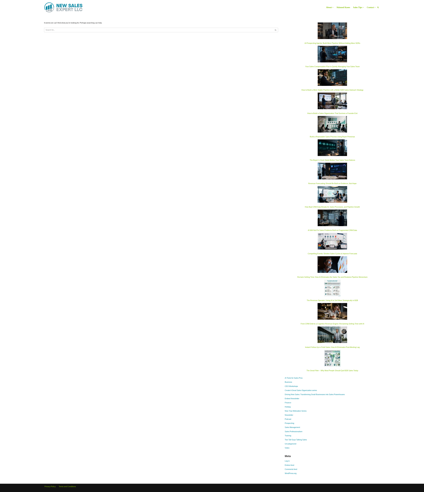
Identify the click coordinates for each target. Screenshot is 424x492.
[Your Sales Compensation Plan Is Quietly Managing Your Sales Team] (332, 54)
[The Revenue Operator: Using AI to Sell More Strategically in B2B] (332, 288)
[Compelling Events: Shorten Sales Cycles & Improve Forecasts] (332, 241)
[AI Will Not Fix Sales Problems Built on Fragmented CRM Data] (332, 218)
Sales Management (292, 427)
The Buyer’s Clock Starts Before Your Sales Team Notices (332, 160)
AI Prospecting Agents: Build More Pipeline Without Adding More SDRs (332, 43)
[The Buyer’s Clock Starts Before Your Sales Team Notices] (332, 148)
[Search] (378, 7)
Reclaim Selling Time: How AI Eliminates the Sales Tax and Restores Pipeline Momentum (332, 277)
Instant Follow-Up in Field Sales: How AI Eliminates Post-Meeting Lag (332, 347)
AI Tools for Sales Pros (294, 378)
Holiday (288, 407)
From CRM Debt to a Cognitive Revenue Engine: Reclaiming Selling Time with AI (332, 324)
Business (288, 382)
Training (288, 436)
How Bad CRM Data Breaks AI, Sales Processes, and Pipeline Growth (332, 207)
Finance (288, 403)
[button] (332, 7)
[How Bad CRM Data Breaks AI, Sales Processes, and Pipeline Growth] (332, 195)
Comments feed (291, 469)
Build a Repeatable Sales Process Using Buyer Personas (332, 137)
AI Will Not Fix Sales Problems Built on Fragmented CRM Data (332, 230)
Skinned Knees (343, 7)
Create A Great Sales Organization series (301, 390)
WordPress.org (290, 473)
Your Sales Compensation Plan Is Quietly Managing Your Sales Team (332, 66)
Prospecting (289, 423)
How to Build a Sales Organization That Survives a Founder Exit (332, 113)
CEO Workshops (291, 386)
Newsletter (289, 415)
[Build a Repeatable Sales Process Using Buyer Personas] (332, 124)
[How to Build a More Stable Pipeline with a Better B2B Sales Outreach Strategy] (332, 78)
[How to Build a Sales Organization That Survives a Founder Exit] (332, 101)
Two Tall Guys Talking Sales (296, 440)
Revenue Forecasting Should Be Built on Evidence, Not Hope (332, 183)
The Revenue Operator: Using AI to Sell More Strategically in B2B (332, 300)
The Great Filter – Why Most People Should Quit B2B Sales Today (332, 371)
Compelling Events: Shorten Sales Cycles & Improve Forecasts (332, 254)
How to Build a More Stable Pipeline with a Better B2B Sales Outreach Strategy (332, 90)
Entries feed (289, 465)
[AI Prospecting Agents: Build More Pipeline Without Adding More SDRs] (332, 31)
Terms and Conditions (67, 486)
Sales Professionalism (293, 431)
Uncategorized (290, 444)
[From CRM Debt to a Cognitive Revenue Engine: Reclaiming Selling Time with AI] (332, 312)
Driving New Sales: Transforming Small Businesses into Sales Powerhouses (315, 394)
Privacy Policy (50, 486)
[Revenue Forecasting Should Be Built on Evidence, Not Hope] (332, 171)
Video (287, 448)
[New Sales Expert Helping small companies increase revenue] (63, 7)
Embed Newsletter (292, 399)
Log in (287, 461)
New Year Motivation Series (296, 411)
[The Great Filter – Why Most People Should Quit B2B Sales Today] (332, 358)
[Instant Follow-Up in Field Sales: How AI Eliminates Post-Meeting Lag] (332, 335)
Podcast (288, 419)
